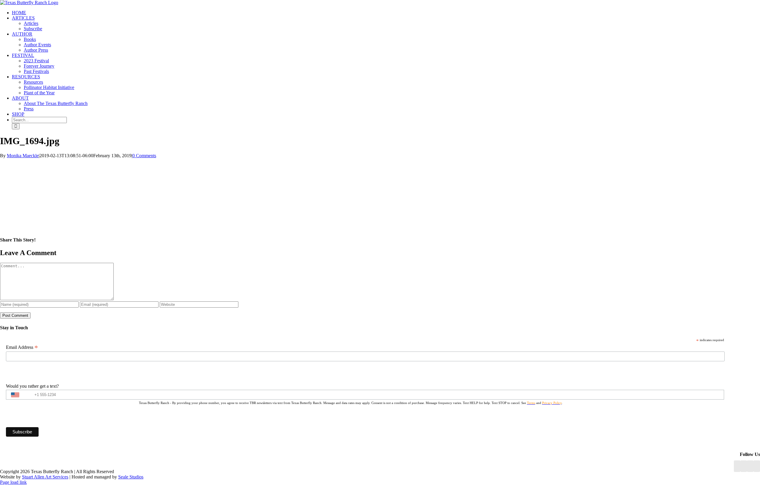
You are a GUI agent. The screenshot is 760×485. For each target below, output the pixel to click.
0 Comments (144, 155)
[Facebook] (737, 466)
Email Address (22, 347)
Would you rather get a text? (32, 386)
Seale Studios (130, 476)
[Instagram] (750, 466)
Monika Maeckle (23, 155)
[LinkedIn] (743, 466)
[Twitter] (756, 466)
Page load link (13, 482)
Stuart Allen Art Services (45, 476)
